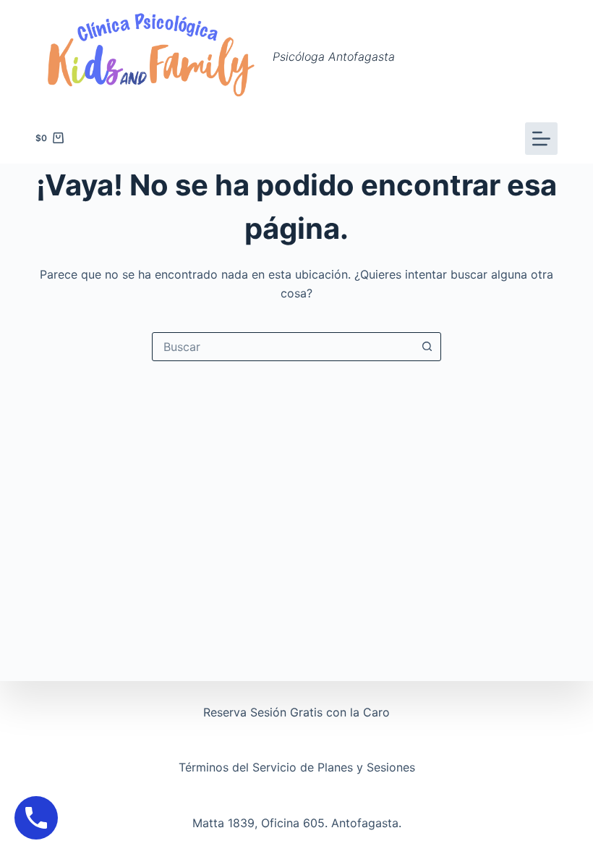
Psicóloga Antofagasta (334, 56)
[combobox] (283, 346)
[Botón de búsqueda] (426, 346)
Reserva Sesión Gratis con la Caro (296, 712)
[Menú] (541, 138)
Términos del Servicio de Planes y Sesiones (297, 767)
